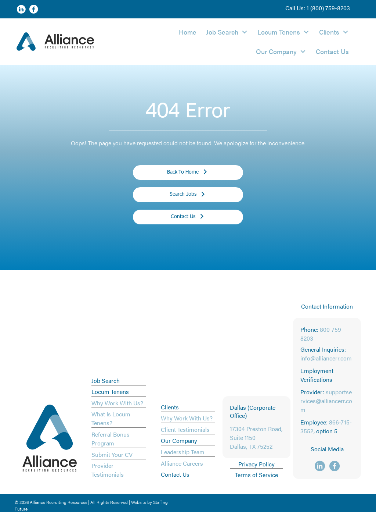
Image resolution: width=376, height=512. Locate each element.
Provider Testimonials (107, 470)
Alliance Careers (182, 463)
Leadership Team (183, 452)
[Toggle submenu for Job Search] (244, 31)
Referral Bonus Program (110, 438)
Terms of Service (256, 474)
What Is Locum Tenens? (110, 418)
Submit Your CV (112, 454)
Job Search (105, 380)
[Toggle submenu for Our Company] (303, 51)
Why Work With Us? (117, 403)
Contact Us (175, 474)
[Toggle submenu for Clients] (345, 31)
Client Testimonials (185, 429)
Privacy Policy (256, 464)
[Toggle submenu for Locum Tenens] (306, 31)
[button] (318, 8)
